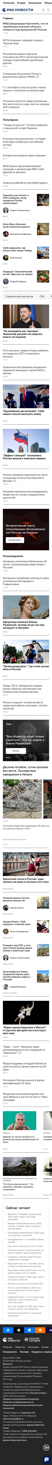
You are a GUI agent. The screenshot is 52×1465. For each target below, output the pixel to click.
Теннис (6, 1133)
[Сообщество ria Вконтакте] (29, 1330)
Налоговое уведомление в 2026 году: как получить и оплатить (26, 1234)
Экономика (33, 1347)
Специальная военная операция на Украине (20, 1179)
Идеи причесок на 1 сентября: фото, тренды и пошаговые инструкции (26, 1265)
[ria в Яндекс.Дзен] (19, 1330)
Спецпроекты (10, 1352)
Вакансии (7, 1364)
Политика (7, 1347)
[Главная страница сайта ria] (17, 10)
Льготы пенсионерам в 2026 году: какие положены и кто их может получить (24, 1290)
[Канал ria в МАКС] (8, 1330)
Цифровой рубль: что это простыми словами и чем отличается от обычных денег (26, 1300)
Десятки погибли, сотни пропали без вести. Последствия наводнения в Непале (25, 770)
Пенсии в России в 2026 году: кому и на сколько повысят (26, 1278)
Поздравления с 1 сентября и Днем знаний (25, 1240)
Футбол (47, 1133)
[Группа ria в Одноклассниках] (40, 1330)
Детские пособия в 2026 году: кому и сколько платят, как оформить (26, 1307)
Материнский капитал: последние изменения (24, 1314)
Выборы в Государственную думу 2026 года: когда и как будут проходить (24, 1217)
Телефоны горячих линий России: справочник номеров (24, 1258)
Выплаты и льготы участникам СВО (25, 1283)
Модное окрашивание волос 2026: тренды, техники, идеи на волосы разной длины (25, 1226)
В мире (45, 1347)
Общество (20, 1347)
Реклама (24, 1352)
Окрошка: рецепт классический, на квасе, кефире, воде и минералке (25, 1251)
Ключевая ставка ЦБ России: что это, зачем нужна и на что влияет (26, 1271)
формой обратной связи (14, 1440)
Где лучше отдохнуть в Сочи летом (25, 1246)
